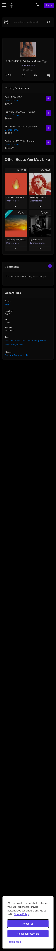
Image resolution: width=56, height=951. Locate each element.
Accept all (28, 923)
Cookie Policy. (21, 914)
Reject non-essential (28, 933)
